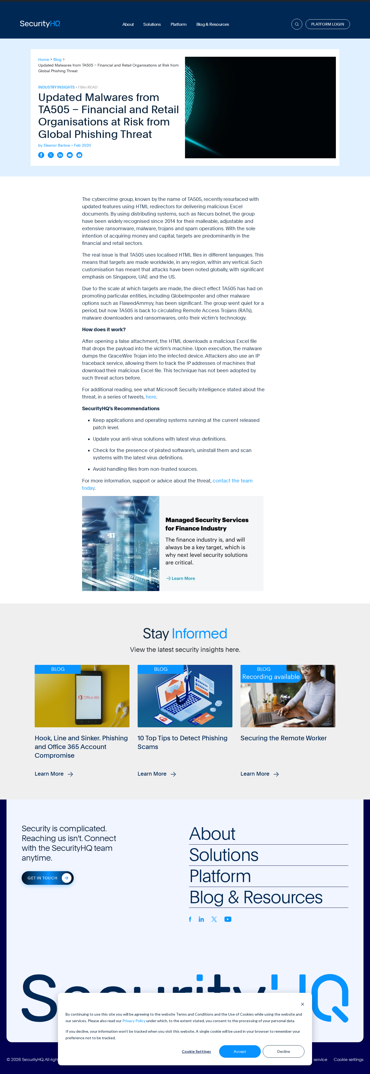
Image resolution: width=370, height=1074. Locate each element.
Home (43, 59)
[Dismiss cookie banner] (302, 1003)
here (151, 397)
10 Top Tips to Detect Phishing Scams (183, 742)
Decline (283, 1051)
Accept (240, 1051)
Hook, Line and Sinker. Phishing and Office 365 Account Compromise (81, 746)
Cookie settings (348, 1059)
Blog (57, 59)
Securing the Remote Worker (284, 738)
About (128, 24)
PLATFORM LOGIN (327, 24)
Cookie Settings (196, 1051)
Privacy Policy (133, 1020)
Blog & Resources (212, 24)
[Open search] (296, 24)
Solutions (152, 24)
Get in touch (42, 878)
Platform (179, 24)
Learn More (50, 773)
